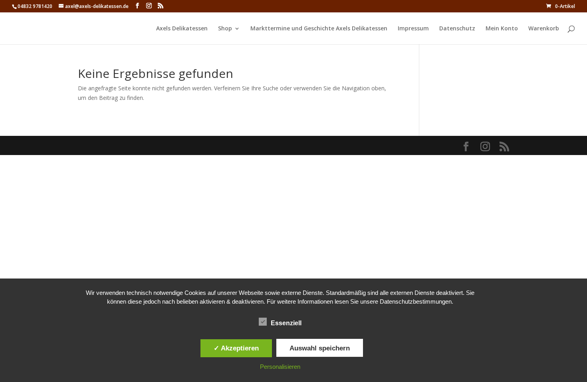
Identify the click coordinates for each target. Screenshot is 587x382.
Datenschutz (457, 29)
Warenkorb (543, 29)
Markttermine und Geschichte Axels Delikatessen (318, 29)
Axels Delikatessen (182, 29)
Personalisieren (280, 366)
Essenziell (286, 323)
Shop (225, 29)
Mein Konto (502, 29)
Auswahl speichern (320, 348)
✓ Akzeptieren (236, 348)
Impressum (413, 29)
